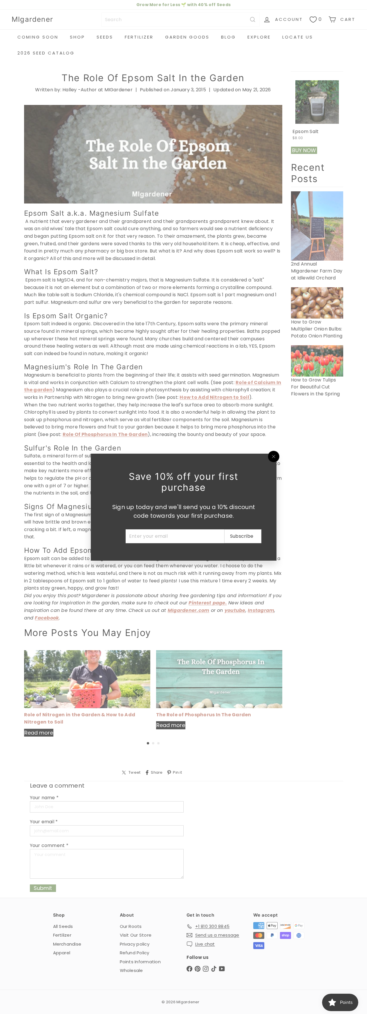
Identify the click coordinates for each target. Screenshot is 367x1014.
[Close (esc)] (273, 456)
